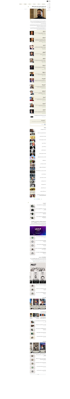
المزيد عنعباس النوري (44, 94)
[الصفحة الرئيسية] (49, 1)
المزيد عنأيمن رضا (44, 100)
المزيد (38, 374)
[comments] (41, 199)
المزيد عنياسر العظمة (44, 75)
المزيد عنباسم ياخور (44, 42)
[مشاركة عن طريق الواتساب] (35, 199)
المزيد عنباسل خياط (44, 69)
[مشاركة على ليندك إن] (34, 199)
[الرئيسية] (45, 7)
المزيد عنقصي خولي (44, 55)
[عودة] (28, 6)
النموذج (34, 261)
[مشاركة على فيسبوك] (38, 199)
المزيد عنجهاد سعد (44, 113)
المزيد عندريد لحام (44, 34)
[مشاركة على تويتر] (36, 199)
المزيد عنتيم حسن (44, 49)
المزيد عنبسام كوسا (44, 62)
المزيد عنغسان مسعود (43, 88)
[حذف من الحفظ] (30, 19)
